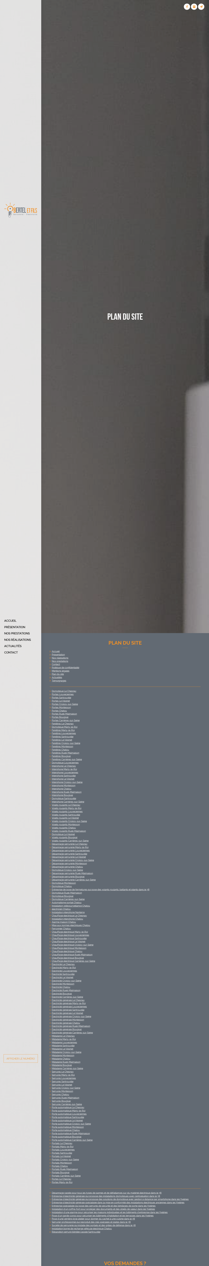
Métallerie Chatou (61, 1058)
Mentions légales (60, 671)
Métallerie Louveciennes (64, 1042)
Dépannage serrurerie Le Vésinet (69, 857)
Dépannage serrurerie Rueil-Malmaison (72, 873)
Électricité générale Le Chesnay (68, 1000)
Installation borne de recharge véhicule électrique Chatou (82, 1228)
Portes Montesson (61, 707)
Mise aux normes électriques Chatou (71, 925)
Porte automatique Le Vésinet (67, 1120)
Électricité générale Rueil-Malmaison (71, 1026)
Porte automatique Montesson (68, 1127)
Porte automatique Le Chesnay (68, 1107)
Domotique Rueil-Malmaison (67, 893)
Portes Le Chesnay (61, 1179)
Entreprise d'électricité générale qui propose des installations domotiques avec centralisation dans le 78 (106, 1196)
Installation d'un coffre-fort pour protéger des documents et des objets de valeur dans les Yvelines (103, 1209)
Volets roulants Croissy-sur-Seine (69, 821)
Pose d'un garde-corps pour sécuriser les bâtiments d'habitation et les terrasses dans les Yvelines (103, 1215)
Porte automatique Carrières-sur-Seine (72, 1140)
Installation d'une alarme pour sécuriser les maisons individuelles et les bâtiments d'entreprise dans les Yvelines (110, 1212)
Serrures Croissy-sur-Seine (66, 1088)
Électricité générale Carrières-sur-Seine (72, 1032)
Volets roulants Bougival (64, 837)
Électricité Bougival (62, 993)
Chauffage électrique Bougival (68, 958)
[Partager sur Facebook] (187, 7)
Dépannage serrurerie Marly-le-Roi (70, 847)
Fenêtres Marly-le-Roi (63, 730)
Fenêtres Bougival (61, 756)
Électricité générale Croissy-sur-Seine (71, 1016)
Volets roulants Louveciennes (67, 811)
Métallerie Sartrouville (63, 1045)
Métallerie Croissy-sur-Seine (66, 1052)
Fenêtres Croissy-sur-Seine (66, 743)
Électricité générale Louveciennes (69, 1006)
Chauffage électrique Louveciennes (70, 935)
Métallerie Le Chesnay (63, 1036)
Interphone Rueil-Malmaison (66, 792)
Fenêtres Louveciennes (64, 733)
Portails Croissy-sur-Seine (65, 1159)
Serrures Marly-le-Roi (63, 1075)
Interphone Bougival (62, 795)
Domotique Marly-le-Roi (64, 727)
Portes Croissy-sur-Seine (65, 704)
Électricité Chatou (61, 987)
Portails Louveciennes (63, 1149)
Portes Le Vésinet (61, 701)
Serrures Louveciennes (64, 1078)
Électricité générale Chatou (66, 1023)
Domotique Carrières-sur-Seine (68, 899)
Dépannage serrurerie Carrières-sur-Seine (74, 879)
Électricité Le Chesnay (63, 964)
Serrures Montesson (62, 1091)
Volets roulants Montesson (66, 824)
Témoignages (59, 680)
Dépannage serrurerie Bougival (68, 876)
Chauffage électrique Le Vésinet (68, 941)
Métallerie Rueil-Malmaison (66, 1062)
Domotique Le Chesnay (64, 691)
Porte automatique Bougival (66, 1136)
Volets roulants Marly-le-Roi (66, 808)
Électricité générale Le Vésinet (67, 1013)
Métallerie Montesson (63, 1055)
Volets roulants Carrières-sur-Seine (70, 840)
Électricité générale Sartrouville (68, 1010)
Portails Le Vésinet (61, 1156)
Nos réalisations (17, 639)
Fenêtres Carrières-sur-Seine (67, 759)
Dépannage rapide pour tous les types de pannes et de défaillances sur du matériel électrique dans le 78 (107, 1193)
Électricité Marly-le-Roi (64, 967)
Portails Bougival (60, 1172)
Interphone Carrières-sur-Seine (68, 801)
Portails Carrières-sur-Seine (66, 1175)
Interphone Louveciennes (65, 772)
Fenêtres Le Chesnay (63, 723)
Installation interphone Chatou (67, 919)
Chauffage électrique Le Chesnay (69, 915)
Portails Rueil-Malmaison (65, 1169)
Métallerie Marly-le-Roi (64, 1039)
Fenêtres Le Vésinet (62, 740)
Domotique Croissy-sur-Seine (67, 870)
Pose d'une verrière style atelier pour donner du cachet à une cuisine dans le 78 (93, 1218)
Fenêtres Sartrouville (62, 736)
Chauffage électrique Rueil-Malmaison (72, 954)
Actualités (12, 646)
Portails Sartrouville (62, 1153)
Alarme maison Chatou (64, 922)
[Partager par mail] (201, 7)
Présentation (14, 627)
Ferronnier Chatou (61, 928)
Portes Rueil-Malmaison (64, 714)
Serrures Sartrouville (62, 1081)
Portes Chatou (59, 710)
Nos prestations (17, 633)
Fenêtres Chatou (60, 749)
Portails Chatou (60, 1166)
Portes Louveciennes (63, 694)
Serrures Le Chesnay (63, 1071)
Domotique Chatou (62, 886)
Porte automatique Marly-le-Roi (68, 1110)
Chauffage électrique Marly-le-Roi (70, 932)
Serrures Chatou (60, 1094)
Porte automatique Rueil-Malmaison (71, 1133)
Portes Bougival (60, 717)
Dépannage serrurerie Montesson (69, 863)
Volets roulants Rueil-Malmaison (69, 831)
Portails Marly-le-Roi (62, 1146)
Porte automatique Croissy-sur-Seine (71, 1123)
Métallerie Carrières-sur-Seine (67, 1068)
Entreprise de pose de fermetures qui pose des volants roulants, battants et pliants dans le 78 (100, 889)
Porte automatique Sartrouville (68, 1117)
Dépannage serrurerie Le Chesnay (69, 844)
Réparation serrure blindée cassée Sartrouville (76, 1232)
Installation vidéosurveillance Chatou (71, 905)
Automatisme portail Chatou (66, 902)
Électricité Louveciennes (64, 971)
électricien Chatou (61, 909)
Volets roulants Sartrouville (66, 814)
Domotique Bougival (62, 896)
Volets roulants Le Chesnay (66, 805)
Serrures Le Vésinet (62, 1084)
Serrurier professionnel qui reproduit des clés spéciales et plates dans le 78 (91, 1222)
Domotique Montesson (64, 883)
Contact (11, 652)
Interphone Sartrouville (64, 775)
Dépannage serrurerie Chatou (67, 866)
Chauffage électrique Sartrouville (69, 938)
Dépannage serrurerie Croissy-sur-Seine (73, 860)
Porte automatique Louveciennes (69, 1114)
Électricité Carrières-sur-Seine (67, 997)
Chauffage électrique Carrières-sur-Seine (73, 961)
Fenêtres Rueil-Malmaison (65, 753)
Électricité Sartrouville (63, 974)
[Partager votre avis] (194, 7)
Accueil (10, 620)
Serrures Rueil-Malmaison (65, 1097)
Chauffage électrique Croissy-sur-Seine (72, 944)
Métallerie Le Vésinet (62, 1049)
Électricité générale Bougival (67, 1029)
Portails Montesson (62, 1162)
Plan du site (58, 674)
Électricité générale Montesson (68, 1019)
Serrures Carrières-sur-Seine (67, 1104)
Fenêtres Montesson (62, 746)
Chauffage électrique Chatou (67, 951)
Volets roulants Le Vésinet (65, 818)
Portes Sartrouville (61, 697)
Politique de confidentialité (65, 667)
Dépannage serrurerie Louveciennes (71, 850)
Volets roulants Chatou (64, 827)
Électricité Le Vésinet (62, 977)
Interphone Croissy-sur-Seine (67, 782)
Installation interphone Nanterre (68, 912)
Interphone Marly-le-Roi (64, 769)
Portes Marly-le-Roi (62, 1182)
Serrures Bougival (61, 1101)
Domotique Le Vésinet (63, 834)
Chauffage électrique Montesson (69, 948)
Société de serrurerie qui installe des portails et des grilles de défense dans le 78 (94, 1225)
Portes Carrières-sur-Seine (66, 720)
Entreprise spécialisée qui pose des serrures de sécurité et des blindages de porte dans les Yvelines (104, 1205)
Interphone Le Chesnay (64, 766)
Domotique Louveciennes (65, 762)
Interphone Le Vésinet (63, 779)
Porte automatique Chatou (66, 1130)
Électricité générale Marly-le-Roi (69, 1003)
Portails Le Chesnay (62, 1143)
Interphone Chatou (61, 788)
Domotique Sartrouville (64, 798)
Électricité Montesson (63, 983)
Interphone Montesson (63, 785)
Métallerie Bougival (62, 1065)
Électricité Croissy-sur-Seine (66, 980)
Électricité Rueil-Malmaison (66, 990)
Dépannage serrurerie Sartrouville (69, 853)
